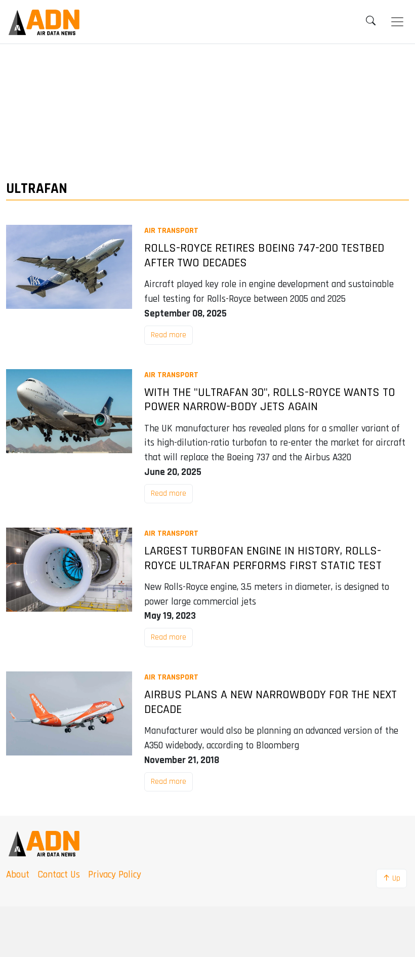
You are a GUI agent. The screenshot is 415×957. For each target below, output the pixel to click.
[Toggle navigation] (397, 21)
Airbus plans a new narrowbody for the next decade (270, 702)
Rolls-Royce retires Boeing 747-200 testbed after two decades (264, 255)
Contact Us (58, 874)
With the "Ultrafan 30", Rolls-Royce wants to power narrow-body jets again (269, 400)
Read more (168, 335)
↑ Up (391, 878)
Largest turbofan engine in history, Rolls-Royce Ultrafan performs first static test (263, 558)
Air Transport (171, 230)
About (17, 874)
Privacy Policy (114, 874)
